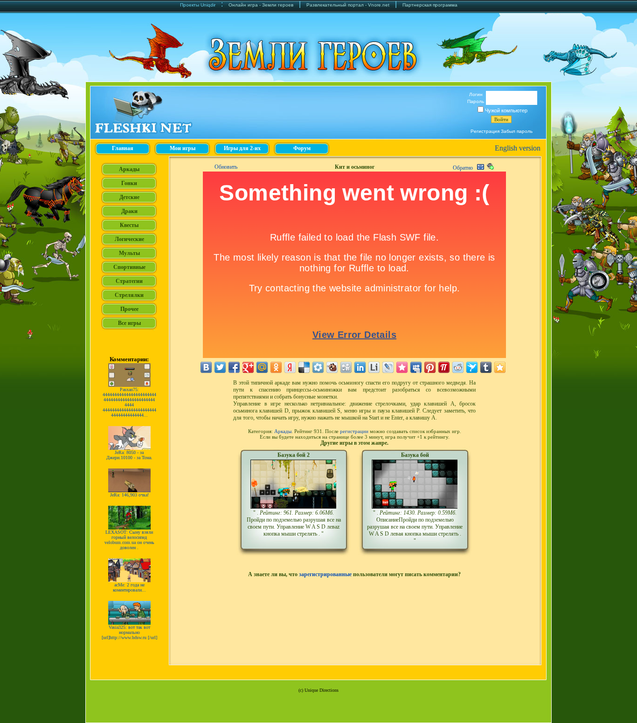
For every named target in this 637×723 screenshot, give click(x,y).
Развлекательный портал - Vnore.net (347, 4)
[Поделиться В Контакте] (206, 367)
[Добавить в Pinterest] (430, 367)
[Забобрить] (332, 367)
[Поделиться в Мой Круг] (318, 367)
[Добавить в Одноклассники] (276, 367)
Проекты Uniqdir (197, 4)
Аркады (282, 431)
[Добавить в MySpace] (416, 367)
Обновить (226, 167)
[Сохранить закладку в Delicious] (304, 367)
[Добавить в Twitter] (220, 367)
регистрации (354, 431)
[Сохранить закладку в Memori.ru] (402, 367)
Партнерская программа (429, 4)
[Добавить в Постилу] (444, 367)
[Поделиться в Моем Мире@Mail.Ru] (262, 367)
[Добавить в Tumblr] (486, 367)
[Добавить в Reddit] (458, 367)
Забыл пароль (517, 131)
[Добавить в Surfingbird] (472, 367)
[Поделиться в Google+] (248, 367)
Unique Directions (322, 690)
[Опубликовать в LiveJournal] (388, 367)
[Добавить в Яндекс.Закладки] (290, 367)
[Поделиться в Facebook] (234, 367)
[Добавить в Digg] (346, 367)
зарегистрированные (325, 574)
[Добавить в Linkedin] (360, 367)
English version (517, 148)
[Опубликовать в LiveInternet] (374, 367)
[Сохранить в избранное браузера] (499, 367)
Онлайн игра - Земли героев (260, 4)
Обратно (463, 168)
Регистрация (485, 131)
